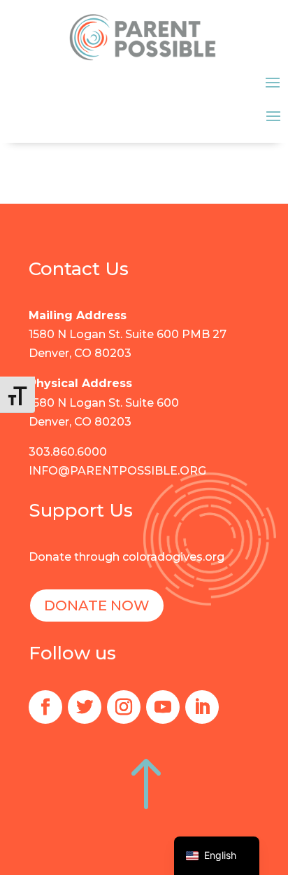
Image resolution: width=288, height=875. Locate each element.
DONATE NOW (97, 605)
